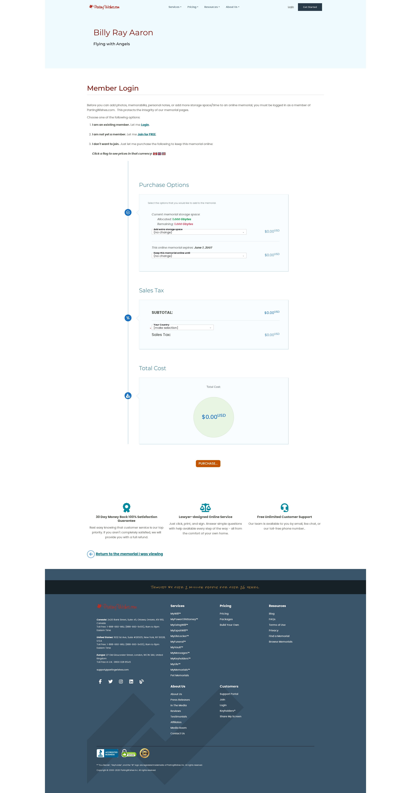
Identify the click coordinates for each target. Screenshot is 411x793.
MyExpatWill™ (179, 630)
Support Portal (229, 694)
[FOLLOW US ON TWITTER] (110, 681)
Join (222, 699)
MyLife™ (175, 664)
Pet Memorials (180, 675)
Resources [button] (211, 7)
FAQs (272, 619)
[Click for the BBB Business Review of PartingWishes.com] (107, 753)
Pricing (225, 606)
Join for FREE (147, 134)
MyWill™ (176, 613)
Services (177, 606)
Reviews (176, 711)
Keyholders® (227, 711)
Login (291, 7)
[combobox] (199, 232)
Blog (272, 613)
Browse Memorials (281, 641)
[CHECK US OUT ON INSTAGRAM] (121, 681)
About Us (178, 686)
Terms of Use (277, 625)
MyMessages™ (180, 653)
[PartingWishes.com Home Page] (104, 7)
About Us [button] (231, 7)
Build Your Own (229, 625)
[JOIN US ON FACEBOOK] (100, 681)
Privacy (273, 630)
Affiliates (176, 722)
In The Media (179, 705)
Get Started (310, 7)
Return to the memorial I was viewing (129, 554)
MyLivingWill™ (179, 625)
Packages (226, 619)
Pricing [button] (192, 7)
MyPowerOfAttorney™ (184, 619)
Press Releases (180, 700)
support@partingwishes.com (113, 670)
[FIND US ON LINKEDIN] (131, 681)
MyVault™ (177, 647)
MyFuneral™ (178, 641)
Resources (277, 606)
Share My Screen (230, 716)
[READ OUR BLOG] (141, 681)
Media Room (179, 728)
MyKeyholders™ (181, 658)
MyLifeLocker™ (180, 636)
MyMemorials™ (180, 670)
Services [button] (174, 7)
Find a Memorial (279, 636)
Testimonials (179, 716)
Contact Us (178, 733)
